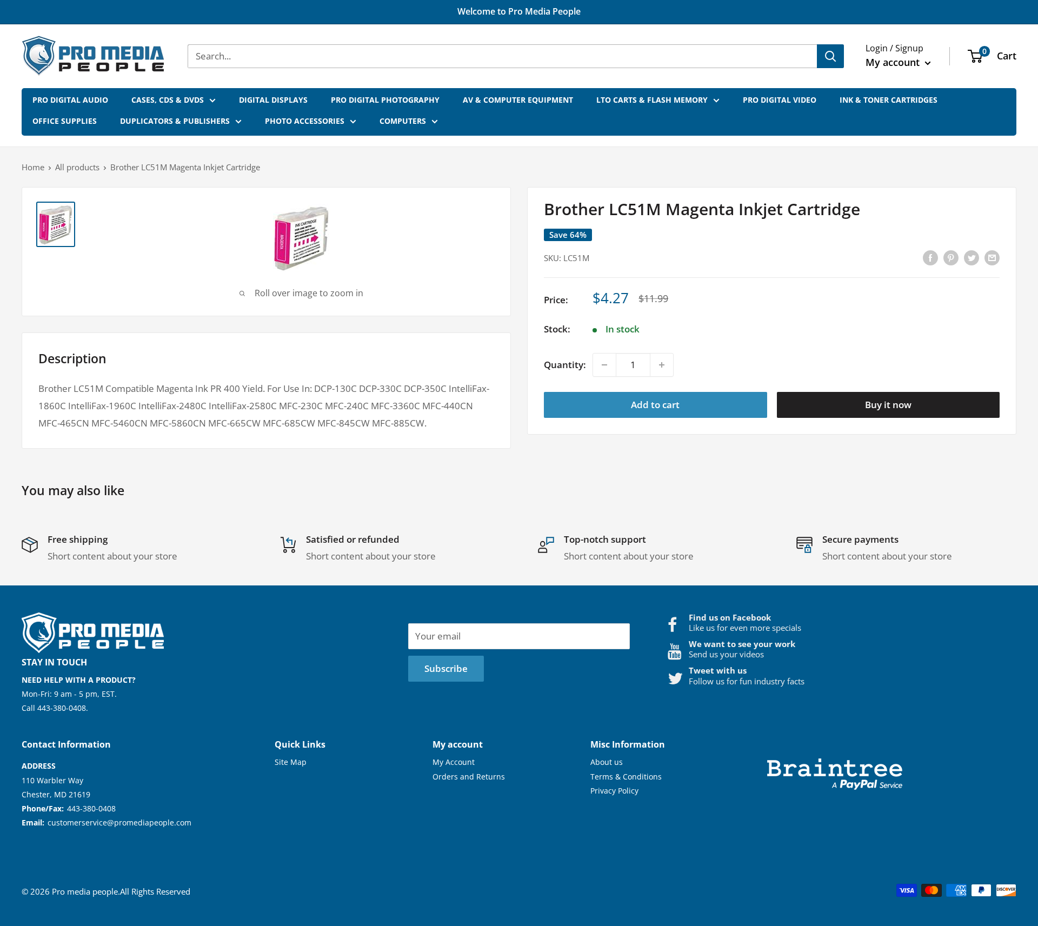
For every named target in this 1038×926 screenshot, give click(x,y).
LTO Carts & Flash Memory (652, 100)
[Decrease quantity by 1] (604, 365)
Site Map (291, 762)
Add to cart (655, 404)
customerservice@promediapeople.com (119, 822)
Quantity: (565, 364)
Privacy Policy (614, 790)
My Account (453, 762)
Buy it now (888, 404)
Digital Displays (273, 100)
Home (33, 167)
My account (894, 62)
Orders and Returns (468, 776)
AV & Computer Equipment (518, 100)
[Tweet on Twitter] (971, 256)
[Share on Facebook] (930, 256)
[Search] (830, 56)
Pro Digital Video (779, 100)
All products (77, 167)
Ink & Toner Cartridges (888, 100)
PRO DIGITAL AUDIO (70, 100)
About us (606, 762)
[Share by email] (992, 256)
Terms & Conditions (626, 776)
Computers (403, 121)
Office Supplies (64, 121)
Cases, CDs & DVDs (167, 100)
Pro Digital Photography (385, 100)
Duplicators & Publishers (175, 121)
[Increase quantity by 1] (661, 365)
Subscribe (446, 668)
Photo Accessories (304, 121)
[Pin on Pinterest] (951, 256)
